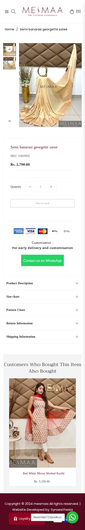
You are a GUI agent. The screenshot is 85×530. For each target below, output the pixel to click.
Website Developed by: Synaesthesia (42, 509)
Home (9, 29)
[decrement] (30, 186)
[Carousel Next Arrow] (9, 121)
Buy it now (42, 213)
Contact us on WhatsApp (42, 261)
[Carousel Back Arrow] (9, 49)
